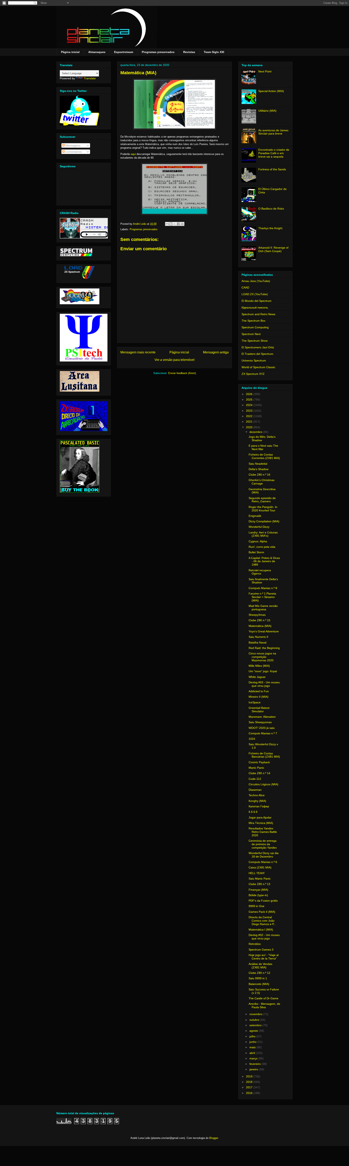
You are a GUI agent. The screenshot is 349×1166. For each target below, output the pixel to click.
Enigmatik (255, 515)
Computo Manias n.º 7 (263, 733)
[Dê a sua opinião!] (171, 224)
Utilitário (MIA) (267, 110)
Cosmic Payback (259, 762)
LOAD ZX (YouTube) (255, 294)
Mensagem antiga (216, 352)
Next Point (264, 71)
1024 (252, 738)
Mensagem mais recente (138, 352)
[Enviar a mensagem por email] (167, 224)
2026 (249, 394)
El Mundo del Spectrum (256, 300)
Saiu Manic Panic (260, 878)
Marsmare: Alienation (262, 716)
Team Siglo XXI (214, 52)
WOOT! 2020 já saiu (262, 727)
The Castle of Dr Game (263, 998)
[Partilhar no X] (175, 224)
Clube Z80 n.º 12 (259, 972)
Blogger (213, 1138)
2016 (249, 1093)
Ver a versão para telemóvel (174, 359)
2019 (249, 1076)
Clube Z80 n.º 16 (259, 474)
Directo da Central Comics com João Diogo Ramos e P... (262, 921)
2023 (249, 410)
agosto (254, 1030)
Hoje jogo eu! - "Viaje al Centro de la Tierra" (264, 956)
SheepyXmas (257, 614)
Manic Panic (256, 767)
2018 (249, 1081)
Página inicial (70, 52)
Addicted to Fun (259, 691)
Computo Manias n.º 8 (263, 588)
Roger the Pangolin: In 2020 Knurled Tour (263, 508)
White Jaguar (257, 676)
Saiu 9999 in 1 (258, 978)
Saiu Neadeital (258, 463)
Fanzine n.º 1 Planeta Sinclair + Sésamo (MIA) (262, 597)
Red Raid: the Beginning (264, 648)
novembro (256, 1014)
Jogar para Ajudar (260, 817)
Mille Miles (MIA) (259, 665)
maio (252, 1047)
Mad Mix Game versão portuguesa (263, 607)
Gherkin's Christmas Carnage (261, 481)
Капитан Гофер (259, 806)
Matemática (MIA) (260, 626)
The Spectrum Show (255, 340)
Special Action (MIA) (271, 91)
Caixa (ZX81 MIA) (260, 867)
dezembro (256, 432)
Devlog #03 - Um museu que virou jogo (264, 684)
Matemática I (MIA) (261, 929)
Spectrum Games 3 (261, 949)
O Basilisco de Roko (271, 208)
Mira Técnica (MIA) (261, 823)
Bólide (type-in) (258, 895)
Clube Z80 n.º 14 (259, 773)
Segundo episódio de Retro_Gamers (262, 499)
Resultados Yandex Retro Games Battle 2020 (263, 832)
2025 (249, 399)
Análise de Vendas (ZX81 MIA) (260, 965)
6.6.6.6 (253, 811)
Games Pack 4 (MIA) (262, 911)
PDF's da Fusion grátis (263, 900)
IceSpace (255, 702)
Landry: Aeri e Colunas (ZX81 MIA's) (263, 534)
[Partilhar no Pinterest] (182, 224)
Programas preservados (158, 52)
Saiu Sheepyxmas (260, 722)
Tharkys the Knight (270, 228)
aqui (133, 154)
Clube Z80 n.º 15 (259, 620)
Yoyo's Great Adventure (264, 631)
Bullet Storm (256, 552)
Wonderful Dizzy (259, 526)
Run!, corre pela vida (262, 546)
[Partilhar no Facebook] (179, 224)
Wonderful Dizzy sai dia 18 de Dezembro (264, 854)
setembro (255, 1025)
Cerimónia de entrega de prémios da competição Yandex (263, 844)
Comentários (73, 151)
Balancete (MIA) (259, 984)
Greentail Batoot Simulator (259, 709)
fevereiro (255, 1063)
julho (252, 1036)
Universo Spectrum (254, 360)
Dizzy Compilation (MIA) (264, 521)
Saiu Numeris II (258, 636)
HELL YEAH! (257, 873)
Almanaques (96, 52)
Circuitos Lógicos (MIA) (263, 784)
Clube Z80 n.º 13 (259, 884)
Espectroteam (123, 52)
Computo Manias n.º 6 (263, 862)
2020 (249, 427)
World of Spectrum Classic (258, 367)
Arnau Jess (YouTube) (256, 281)
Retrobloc (255, 944)
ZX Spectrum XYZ (253, 373)
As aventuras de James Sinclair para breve (273, 132)
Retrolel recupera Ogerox (260, 572)
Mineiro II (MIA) (258, 696)
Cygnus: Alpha (258, 541)
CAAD (245, 287)
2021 (249, 421)
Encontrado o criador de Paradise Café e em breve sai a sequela (273, 153)
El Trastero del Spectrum (257, 353)
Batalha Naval (257, 642)
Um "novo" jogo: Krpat (263, 671)
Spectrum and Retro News (258, 314)
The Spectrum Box (253, 320)
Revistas (189, 52)
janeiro (254, 1069)
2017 (249, 1087)
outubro (254, 1019)
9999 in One (256, 906)
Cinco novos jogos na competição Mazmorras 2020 (262, 657)
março (253, 1058)
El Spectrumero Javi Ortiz (258, 347)
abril (252, 1053)
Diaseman (255, 789)
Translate (90, 78)
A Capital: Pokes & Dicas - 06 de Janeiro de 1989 (264, 561)
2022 (249, 416)
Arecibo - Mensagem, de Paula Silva (264, 1005)
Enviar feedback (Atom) (182, 373)
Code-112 (255, 778)
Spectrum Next (251, 334)
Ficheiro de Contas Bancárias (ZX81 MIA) (264, 755)
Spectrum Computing (255, 327)
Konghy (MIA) (257, 800)
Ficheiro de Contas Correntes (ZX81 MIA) (264, 456)
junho (253, 1041)
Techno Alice (257, 795)
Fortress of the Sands (272, 169)
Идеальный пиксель (255, 307)
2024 (249, 405)
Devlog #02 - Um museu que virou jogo (264, 936)
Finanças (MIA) (258, 889)
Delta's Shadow (258, 469)
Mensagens (72, 145)
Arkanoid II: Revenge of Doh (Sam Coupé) (273, 249)
